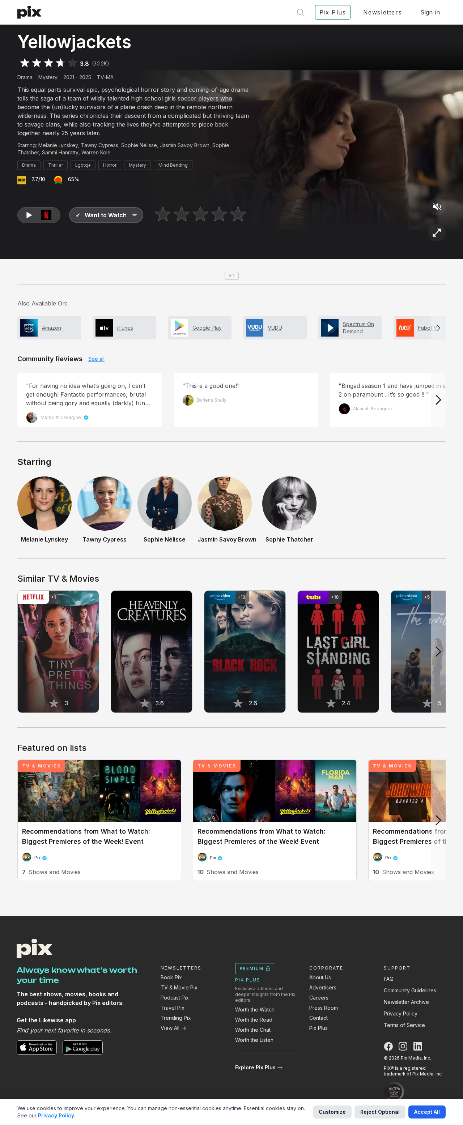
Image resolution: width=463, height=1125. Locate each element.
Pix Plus (318, 1028)
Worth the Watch (255, 1009)
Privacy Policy (400, 1013)
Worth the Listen (254, 1040)
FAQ (389, 979)
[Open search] (300, 12)
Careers (318, 997)
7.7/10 (38, 179)
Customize (332, 1112)
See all (96, 359)
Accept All (427, 1112)
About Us (320, 977)
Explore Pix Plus (255, 1067)
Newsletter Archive (406, 1002)
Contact (318, 1018)
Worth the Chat (253, 1030)
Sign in (430, 12)
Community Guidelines (410, 990)
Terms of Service (404, 1025)
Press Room (323, 1008)
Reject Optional (380, 1112)
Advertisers (322, 987)
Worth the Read (253, 1020)
